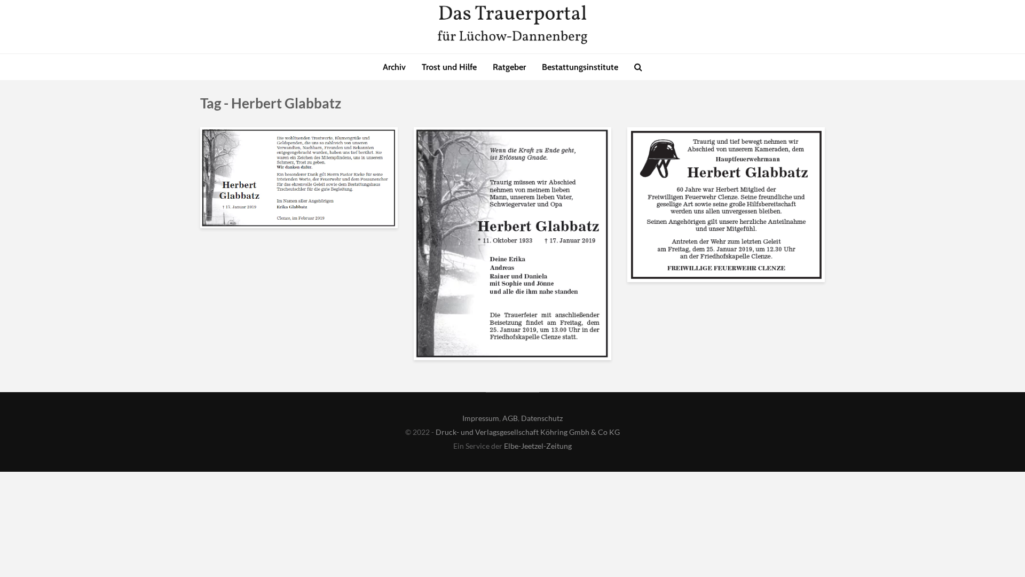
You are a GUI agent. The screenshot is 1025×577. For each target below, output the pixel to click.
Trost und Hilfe (449, 67)
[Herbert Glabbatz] (299, 176)
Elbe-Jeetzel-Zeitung (538, 445)
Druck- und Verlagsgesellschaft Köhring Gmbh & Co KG (528, 431)
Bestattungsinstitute (580, 67)
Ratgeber (509, 67)
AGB (510, 418)
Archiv (394, 67)
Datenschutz (542, 418)
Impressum (480, 418)
